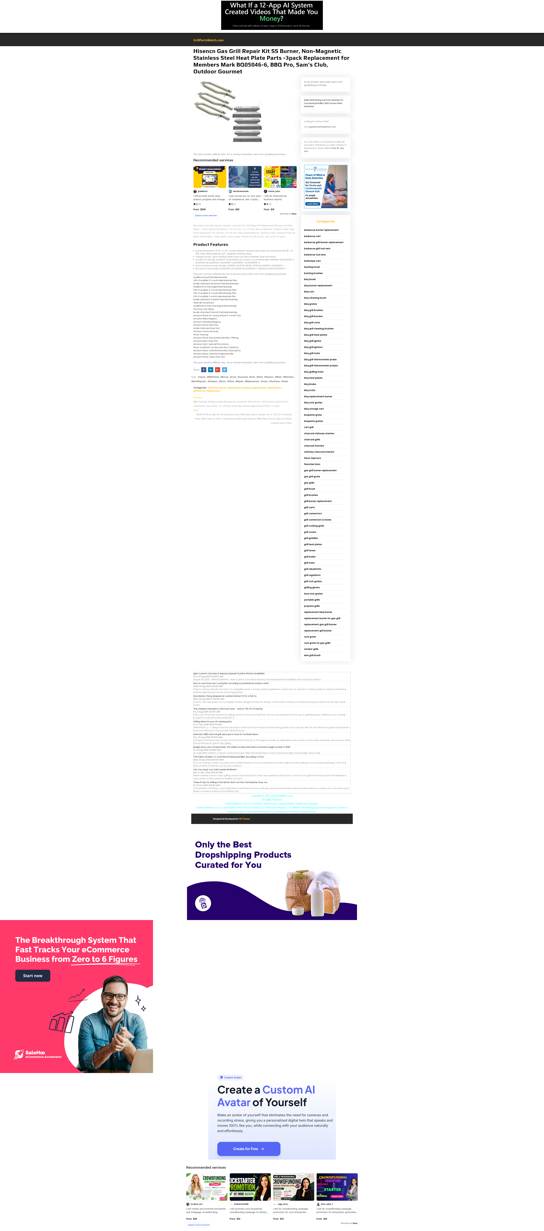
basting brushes (313, 273)
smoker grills (311, 649)
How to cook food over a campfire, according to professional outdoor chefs (231, 683)
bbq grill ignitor (312, 340)
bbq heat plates (313, 377)
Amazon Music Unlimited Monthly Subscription (217, 350)
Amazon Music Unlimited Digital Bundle (213, 353)
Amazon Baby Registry (205, 318)
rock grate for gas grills (317, 642)
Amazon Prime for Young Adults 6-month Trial (217, 315)
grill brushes (311, 495)
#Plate (230, 381)
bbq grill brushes (313, 310)
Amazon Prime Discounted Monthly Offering (216, 337)
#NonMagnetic (198, 381)
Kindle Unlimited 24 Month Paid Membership (216, 283)
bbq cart (309, 291)
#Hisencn (269, 377)
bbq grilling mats (314, 371)
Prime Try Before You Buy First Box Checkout (216, 347)
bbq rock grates (313, 402)
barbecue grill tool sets (317, 248)
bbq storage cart (314, 408)
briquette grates (313, 421)
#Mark (278, 377)
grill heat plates (313, 544)
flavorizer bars (312, 464)
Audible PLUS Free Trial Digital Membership (215, 305)
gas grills (309, 482)
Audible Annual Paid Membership (210, 277)
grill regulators (312, 575)
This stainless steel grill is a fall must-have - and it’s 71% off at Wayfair (228, 708)
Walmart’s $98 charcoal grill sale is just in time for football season (226, 734)
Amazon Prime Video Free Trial (209, 356)
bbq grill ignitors (313, 347)
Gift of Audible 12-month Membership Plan (215, 280)
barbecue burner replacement (225, 387)
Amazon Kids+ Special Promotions (211, 344)
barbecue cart (312, 236)
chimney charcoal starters (319, 451)
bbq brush (310, 279)
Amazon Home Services (205, 331)
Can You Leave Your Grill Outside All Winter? (215, 769)
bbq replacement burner (318, 396)
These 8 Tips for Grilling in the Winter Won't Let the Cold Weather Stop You (230, 782)
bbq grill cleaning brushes (319, 328)
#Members (288, 377)
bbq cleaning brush (315, 297)
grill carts (309, 507)
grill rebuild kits (312, 569)
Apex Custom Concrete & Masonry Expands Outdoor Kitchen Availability (229, 673)
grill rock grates (313, 581)
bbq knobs (310, 384)
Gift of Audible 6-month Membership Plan (214, 293)
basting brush (312, 266)
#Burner (224, 377)
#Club (233, 377)
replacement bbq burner (318, 612)
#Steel (284, 381)
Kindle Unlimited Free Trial (206, 328)
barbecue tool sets (315, 254)
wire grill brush (312, 655)
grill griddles (311, 538)
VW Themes (244, 819)
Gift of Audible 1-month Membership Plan (214, 296)
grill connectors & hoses (317, 519)
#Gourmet (242, 377)
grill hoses (309, 550)
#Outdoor (212, 381)
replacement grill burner (318, 630)
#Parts (222, 381)
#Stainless (274, 381)
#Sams (264, 381)
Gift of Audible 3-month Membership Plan (214, 289)
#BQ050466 (213, 377)
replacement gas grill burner (320, 624)
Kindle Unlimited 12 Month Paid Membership (215, 299)
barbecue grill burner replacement (262, 387)
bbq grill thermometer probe (320, 359)
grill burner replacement (206, 390)
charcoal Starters (314, 445)
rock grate (310, 636)
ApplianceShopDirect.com (322, 126)
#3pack (201, 377)
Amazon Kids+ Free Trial (205, 340)
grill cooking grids (314, 525)
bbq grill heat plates (315, 334)
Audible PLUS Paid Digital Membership (212, 286)
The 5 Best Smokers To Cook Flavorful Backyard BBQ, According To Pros (229, 756)
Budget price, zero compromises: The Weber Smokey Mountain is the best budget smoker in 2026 (242, 747)
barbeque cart (312, 260)
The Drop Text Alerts (203, 309)
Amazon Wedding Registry (207, 321)
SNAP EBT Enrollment (203, 302)
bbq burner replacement (318, 285)
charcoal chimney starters (319, 433)
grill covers (310, 532)
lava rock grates (313, 593)
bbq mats (309, 390)
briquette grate (313, 414)
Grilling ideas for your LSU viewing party (213, 721)
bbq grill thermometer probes (321, 365)
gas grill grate (312, 476)
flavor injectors (312, 458)
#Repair (239, 381)
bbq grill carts (312, 322)
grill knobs (310, 556)
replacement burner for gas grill (322, 618)
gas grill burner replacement (320, 470)
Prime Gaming (200, 334)
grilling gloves (312, 587)
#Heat (259, 377)
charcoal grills (312, 439)
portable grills (312, 599)
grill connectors (313, 513)
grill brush (309, 488)
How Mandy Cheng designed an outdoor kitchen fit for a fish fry (225, 696)
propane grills (312, 606)
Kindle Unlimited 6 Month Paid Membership (215, 312)
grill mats (309, 562)
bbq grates (310, 303)
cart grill (309, 427)
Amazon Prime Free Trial (205, 324)
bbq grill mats (312, 353)
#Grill (252, 377)
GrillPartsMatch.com (208, 40)
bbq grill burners (313, 316)
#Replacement (252, 381)
